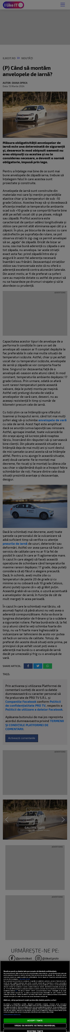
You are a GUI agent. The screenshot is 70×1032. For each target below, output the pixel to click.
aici (16, 991)
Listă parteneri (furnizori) (12, 1014)
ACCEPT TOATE (35, 1020)
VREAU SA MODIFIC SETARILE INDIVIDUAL (35, 1025)
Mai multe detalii (24, 979)
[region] (35, 996)
